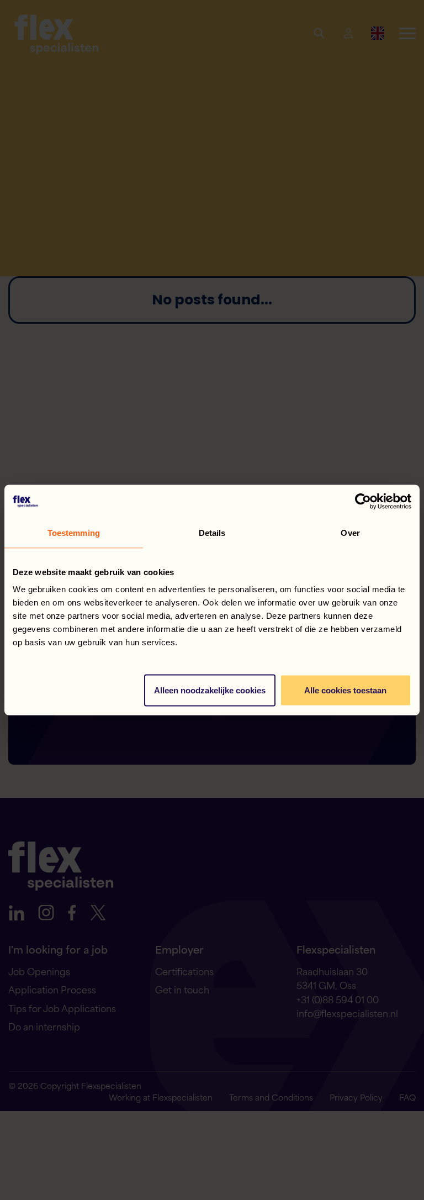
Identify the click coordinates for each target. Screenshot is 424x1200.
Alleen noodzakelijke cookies (210, 690)
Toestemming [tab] (73, 533)
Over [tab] (350, 533)
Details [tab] (212, 533)
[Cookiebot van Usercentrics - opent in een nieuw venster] (363, 501)
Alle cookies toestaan (345, 690)
